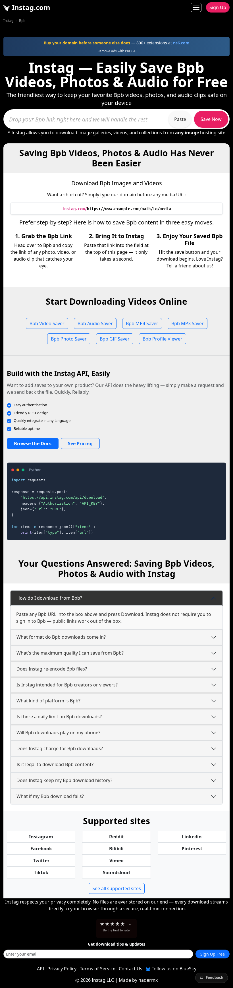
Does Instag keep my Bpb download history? (64, 780)
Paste (180, 119)
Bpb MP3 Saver (187, 323)
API (40, 969)
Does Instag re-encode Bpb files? (51, 669)
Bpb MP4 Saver (142, 323)
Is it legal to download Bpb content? (54, 764)
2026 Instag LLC (97, 980)
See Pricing (80, 443)
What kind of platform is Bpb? (48, 701)
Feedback (214, 977)
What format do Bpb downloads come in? (61, 637)
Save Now (211, 119)
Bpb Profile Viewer (162, 339)
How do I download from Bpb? (49, 598)
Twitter (41, 860)
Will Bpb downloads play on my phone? (58, 732)
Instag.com (30, 7)
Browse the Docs (32, 443)
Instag (8, 20)
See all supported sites (116, 888)
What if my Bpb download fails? (50, 796)
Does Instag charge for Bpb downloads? (59, 748)
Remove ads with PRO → (116, 51)
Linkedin (192, 837)
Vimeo (116, 860)
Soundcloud (116, 872)
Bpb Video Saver (47, 323)
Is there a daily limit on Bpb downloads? (59, 716)
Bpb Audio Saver (95, 323)
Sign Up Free (212, 954)
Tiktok (41, 872)
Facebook (41, 848)
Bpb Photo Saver (69, 339)
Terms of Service (97, 969)
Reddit (116, 837)
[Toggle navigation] (196, 7)
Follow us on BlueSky (173, 969)
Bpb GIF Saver (115, 339)
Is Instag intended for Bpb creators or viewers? (67, 685)
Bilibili (116, 848)
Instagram (41, 837)
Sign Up (217, 7)
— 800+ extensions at (117, 43)
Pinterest (192, 848)
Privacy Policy (61, 969)
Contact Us (130, 969)
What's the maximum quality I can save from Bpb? (70, 653)
